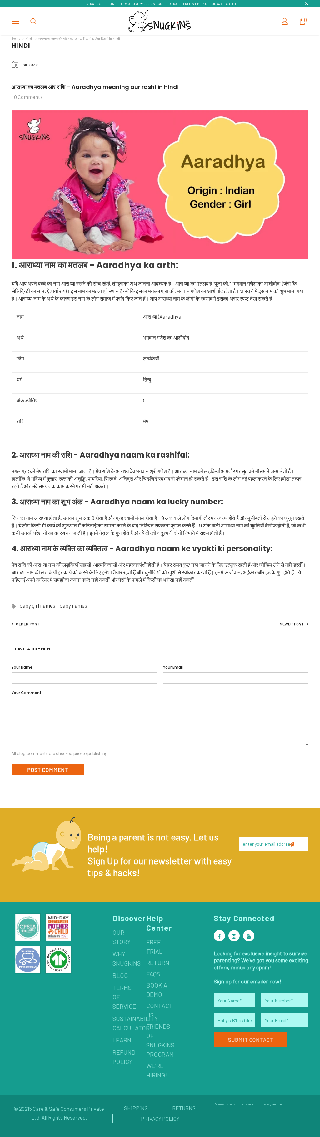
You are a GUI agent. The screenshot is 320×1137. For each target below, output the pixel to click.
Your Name (22, 667)
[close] (306, 4)
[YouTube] (248, 935)
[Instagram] (234, 935)
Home (16, 38)
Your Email (173, 667)
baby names (73, 605)
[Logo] (160, 21)
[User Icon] (285, 21)
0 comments (28, 97)
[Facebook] (219, 935)
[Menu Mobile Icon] (15, 21)
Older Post (28, 624)
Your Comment (27, 692)
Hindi (29, 38)
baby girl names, (39, 605)
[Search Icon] (33, 21)
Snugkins (240, 1104)
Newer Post (292, 624)
